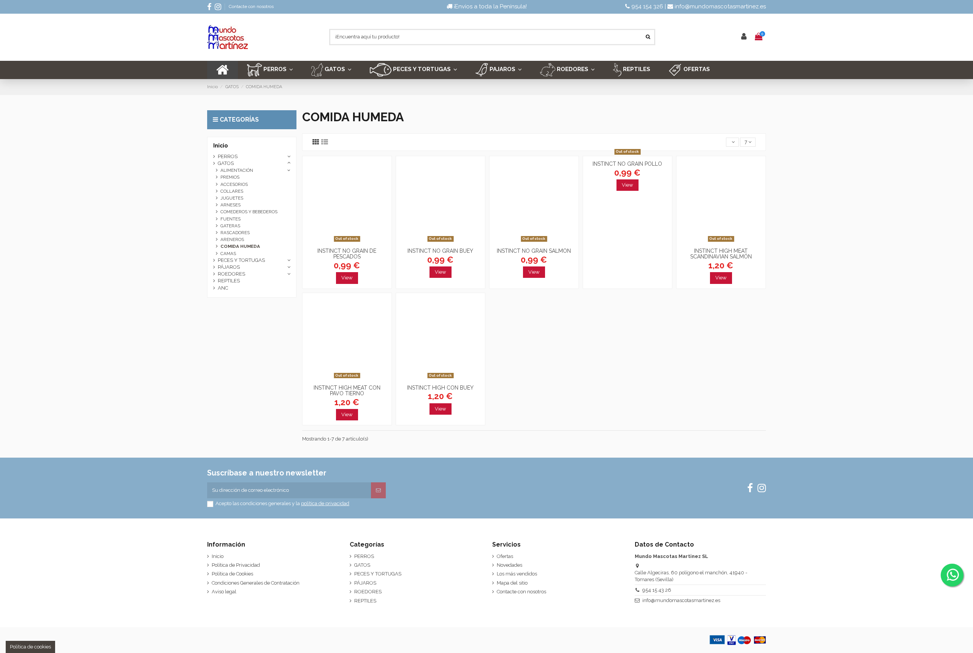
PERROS (228, 156)
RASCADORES (235, 232)
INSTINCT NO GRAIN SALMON (534, 251)
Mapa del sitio (512, 583)
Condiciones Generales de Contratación (256, 583)
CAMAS (228, 253)
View (347, 278)
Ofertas (505, 556)
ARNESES (230, 205)
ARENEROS (232, 239)
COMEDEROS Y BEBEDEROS (248, 211)
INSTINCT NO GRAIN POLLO (627, 164)
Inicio (220, 146)
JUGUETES (231, 198)
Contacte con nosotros (251, 6)
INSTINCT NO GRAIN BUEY (440, 251)
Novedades (509, 565)
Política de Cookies (232, 574)
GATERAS (230, 225)
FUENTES (230, 219)
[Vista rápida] (347, 242)
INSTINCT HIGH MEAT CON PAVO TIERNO (347, 390)
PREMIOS (229, 177)
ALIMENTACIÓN (236, 170)
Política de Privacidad (236, 565)
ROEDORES (231, 274)
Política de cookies (30, 647)
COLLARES (231, 191)
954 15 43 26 (656, 590)
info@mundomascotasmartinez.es (719, 6)
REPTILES (229, 281)
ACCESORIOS (234, 184)
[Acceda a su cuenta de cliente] (744, 37)
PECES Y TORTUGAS (241, 260)
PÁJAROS (229, 267)
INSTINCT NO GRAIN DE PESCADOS (346, 254)
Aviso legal (224, 591)
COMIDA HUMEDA (240, 246)
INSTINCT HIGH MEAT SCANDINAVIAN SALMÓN (721, 254)
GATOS (226, 163)
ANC (223, 288)
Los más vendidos (517, 574)
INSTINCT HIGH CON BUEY (440, 388)
